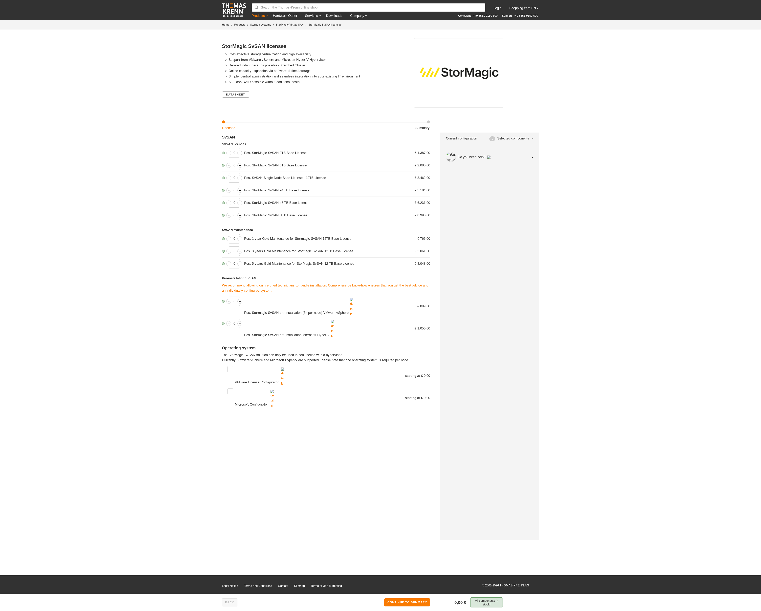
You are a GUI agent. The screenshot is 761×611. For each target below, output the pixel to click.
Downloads (334, 16)
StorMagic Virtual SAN (290, 24)
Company (357, 16)
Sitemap (299, 585)
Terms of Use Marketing (326, 585)
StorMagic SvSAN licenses (324, 24)
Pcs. (275, 153)
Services (311, 16)
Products (258, 16)
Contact (283, 585)
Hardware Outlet (285, 16)
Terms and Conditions (258, 585)
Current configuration (487, 138)
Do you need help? (471, 157)
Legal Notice (230, 585)
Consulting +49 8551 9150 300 (478, 15)
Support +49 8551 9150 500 (520, 15)
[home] (235, 10)
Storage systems (260, 24)
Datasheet (235, 94)
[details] (351, 300)
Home (225, 24)
